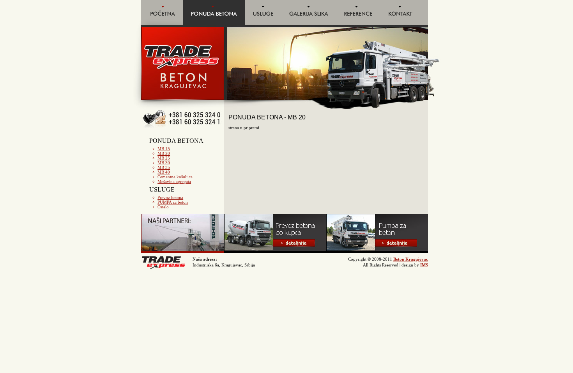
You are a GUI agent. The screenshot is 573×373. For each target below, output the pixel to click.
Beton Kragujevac (410, 259)
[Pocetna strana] (162, 23)
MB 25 (163, 158)
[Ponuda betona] (214, 23)
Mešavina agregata (174, 181)
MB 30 (163, 162)
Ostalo (163, 206)
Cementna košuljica (175, 176)
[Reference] (358, 23)
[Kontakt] (404, 23)
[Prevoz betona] (275, 251)
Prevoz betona (170, 197)
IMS (424, 265)
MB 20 (163, 153)
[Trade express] (164, 268)
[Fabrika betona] (182, 251)
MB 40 (163, 172)
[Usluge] (263, 23)
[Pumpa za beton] (377, 251)
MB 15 (163, 148)
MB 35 (163, 167)
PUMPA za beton (172, 202)
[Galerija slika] (308, 23)
